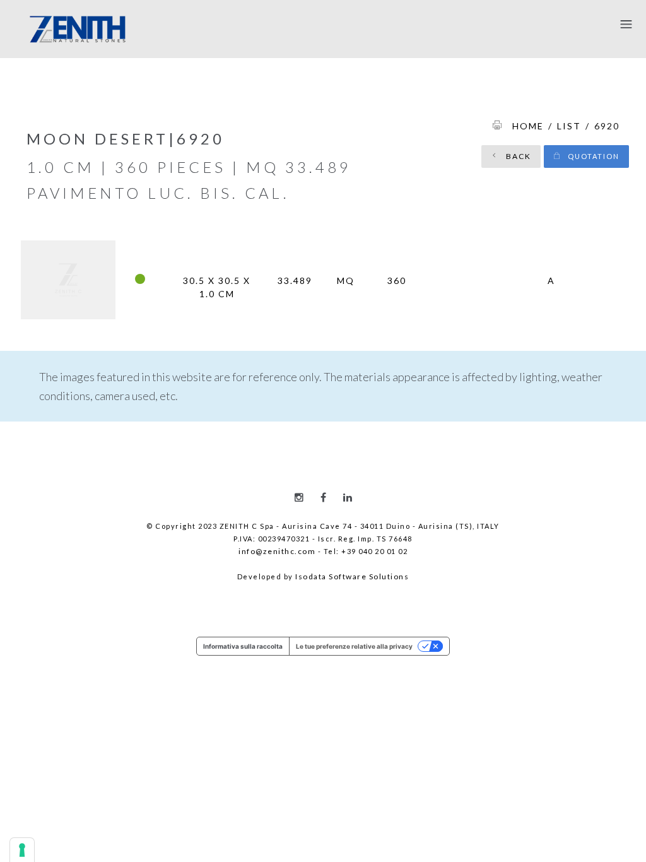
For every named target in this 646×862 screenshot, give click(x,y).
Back (517, 156)
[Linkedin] (348, 497)
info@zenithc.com (276, 551)
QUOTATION (592, 156)
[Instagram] (299, 497)
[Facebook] (323, 497)
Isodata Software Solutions (352, 576)
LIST (569, 126)
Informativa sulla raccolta (243, 646)
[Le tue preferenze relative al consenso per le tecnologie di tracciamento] (22, 850)
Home (528, 126)
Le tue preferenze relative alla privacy (354, 646)
